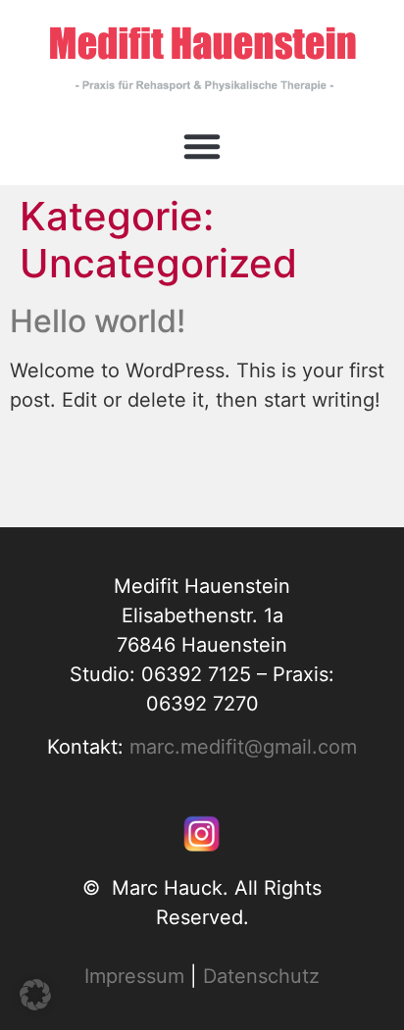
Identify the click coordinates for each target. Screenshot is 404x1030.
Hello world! (97, 321)
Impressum (134, 976)
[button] (202, 146)
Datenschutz (261, 976)
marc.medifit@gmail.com (243, 747)
